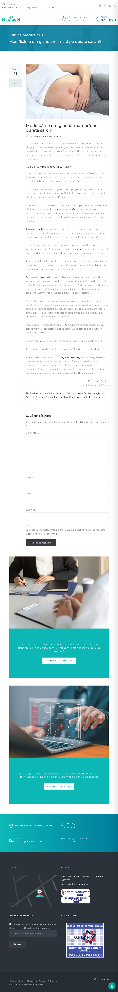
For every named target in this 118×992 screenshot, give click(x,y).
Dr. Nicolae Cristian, (98, 381)
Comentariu (33, 432)
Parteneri (30, 984)
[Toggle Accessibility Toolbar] (112, 986)
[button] (59, 661)
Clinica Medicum (24, 35)
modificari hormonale (76, 397)
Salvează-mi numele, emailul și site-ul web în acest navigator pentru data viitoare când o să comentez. (65, 531)
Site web (30, 509)
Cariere (39, 984)
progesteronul (97, 397)
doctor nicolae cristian (79, 393)
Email (30, 493)
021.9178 (108, 20)
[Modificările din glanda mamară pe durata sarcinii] (67, 91)
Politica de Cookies (37, 981)
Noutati (58, 136)
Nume (30, 477)
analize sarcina (38, 393)
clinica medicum (56, 393)
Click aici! (72, 841)
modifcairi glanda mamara (49, 397)
